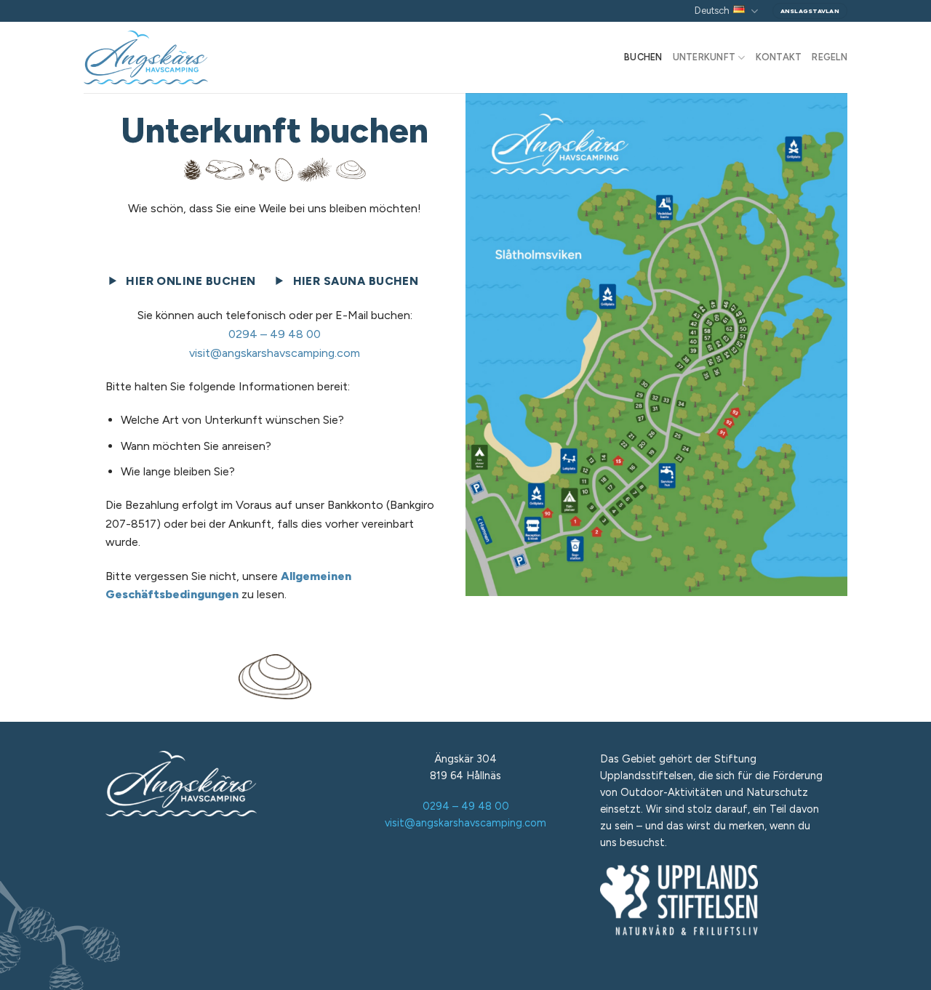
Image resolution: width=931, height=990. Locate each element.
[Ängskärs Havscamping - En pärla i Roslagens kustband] (156, 57)
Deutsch (712, 10)
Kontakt (779, 57)
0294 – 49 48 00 (274, 334)
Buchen (643, 57)
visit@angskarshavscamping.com (274, 353)
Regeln (829, 57)
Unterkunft (704, 57)
